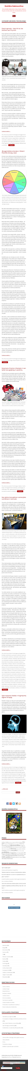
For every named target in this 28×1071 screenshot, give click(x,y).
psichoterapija (23, 781)
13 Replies (11, 145)
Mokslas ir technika (7, 956)
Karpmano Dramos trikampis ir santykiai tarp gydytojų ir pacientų (14, 369)
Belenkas (5, 945)
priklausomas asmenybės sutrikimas (18, 677)
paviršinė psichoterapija (20, 779)
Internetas (15, 847)
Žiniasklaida (5, 977)
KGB (4, 848)
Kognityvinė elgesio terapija (8, 669)
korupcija (7, 849)
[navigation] (14, 1068)
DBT (4, 770)
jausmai (5, 360)
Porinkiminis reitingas (7, 1044)
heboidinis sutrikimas (8, 665)
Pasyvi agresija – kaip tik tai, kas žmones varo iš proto (12, 29)
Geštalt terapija (7, 772)
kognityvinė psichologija (17, 775)
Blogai (4, 947)
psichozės (22, 141)
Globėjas (10, 663)
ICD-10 (7, 667)
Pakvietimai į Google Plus (12, 870)
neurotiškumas (15, 140)
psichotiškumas (16, 141)
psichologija (10, 141)
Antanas (3, 870)
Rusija (8, 855)
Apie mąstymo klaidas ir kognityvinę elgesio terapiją (14, 696)
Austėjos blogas (6, 989)
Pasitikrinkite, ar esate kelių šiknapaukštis (12, 1027)
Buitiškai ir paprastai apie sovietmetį (10, 1046)
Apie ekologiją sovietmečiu (8, 1025)
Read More (17, 1064)
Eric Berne (10, 138)
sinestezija (20, 684)
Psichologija (15, 134)
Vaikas (3, 687)
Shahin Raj (19, 1057)
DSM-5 (5, 662)
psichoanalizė (10, 679)
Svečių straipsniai (6, 968)
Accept (11, 1064)
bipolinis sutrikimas (8, 658)
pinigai (22, 850)
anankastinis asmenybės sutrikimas (13, 655)
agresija (6, 136)
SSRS (3, 857)
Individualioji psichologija (15, 774)
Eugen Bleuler (16, 138)
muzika (14, 850)
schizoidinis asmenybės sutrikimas (18, 682)
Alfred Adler (10, 136)
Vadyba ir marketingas (7, 972)
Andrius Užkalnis (12, 842)
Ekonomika (5, 950)
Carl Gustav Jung (17, 136)
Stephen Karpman (15, 143)
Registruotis (4, 1070)
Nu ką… (4, 1042)
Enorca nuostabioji (7, 998)
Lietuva (13, 848)
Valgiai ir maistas (6, 974)
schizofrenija (7, 682)
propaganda (4, 781)
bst (2, 879)
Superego (7, 686)
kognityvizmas (11, 777)
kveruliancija (17, 669)
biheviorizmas (13, 769)
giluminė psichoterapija (16, 772)
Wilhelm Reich (23, 143)
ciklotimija (15, 658)
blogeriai (6, 843)
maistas (23, 849)
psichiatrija (4, 679)
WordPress (9, 1057)
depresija (20, 658)
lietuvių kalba (18, 849)
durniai (8, 845)
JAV (21, 847)
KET (23, 667)
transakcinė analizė (6, 491)
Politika (4, 961)
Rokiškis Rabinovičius (14, 6)
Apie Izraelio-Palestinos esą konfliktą (11, 1023)
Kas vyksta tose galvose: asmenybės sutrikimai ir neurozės (14, 498)
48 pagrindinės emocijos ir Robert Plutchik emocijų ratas (13, 152)
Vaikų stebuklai (6, 1039)
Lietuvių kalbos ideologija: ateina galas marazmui (13, 1037)
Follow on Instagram (15, 907)
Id (9, 667)
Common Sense (6, 995)
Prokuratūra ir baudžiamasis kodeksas (11, 1004)
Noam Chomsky (11, 779)
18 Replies (5, 689)
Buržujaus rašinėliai (7, 993)
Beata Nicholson (6, 991)
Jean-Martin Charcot (17, 667)
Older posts (5, 788)
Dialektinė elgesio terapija (19, 660)
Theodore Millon (12, 686)
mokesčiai (9, 850)
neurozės (21, 140)
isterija (11, 667)
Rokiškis (18, 854)
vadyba (7, 857)
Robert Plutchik (16, 360)
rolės (8, 489)
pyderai (22, 852)
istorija (19, 847)
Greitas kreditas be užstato (8, 1002)
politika (5, 852)
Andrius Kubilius (5, 842)
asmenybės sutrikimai (18, 657)
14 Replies (5, 362)
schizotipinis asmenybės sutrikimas (9, 684)
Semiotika (5, 965)
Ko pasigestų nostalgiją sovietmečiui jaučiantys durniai (14, 1018)
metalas (4, 850)
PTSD (3, 143)
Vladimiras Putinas (19, 857)
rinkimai (13, 854)
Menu (14, 16)
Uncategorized (6, 970)
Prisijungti (3, 1069)
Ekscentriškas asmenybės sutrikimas (15, 662)
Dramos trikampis (13, 487)
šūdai (5, 858)
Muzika (4, 959)
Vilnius (13, 857)
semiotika (13, 855)
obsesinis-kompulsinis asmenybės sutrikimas (12, 674)
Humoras (5, 952)
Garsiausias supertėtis (7, 1000)
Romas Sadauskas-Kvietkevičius (10, 1007)
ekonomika (15, 845)
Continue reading (6, 131)
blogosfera (10, 843)
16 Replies (18, 782)
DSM (6, 138)
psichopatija (21, 679)
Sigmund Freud (7, 143)
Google (21, 845)
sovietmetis (21, 855)
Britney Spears (16, 843)
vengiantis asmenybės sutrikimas (12, 687)
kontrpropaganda (18, 777)
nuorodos (19, 850)
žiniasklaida (10, 858)
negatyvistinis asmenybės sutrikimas (12, 672)
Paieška (14, 1068)
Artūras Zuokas (19, 842)
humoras (9, 847)
